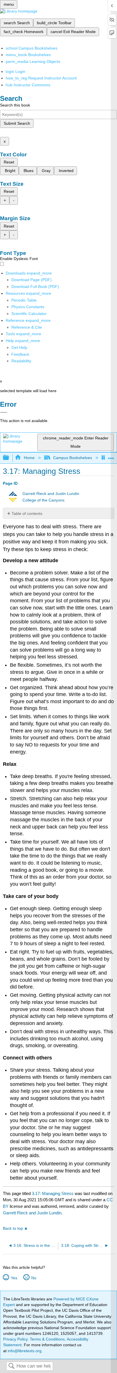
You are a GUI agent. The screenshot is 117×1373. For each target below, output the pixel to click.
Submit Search (17, 123)
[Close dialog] (3, 412)
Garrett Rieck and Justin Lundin (50, 494)
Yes (14, 1278)
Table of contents (27, 513)
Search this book (15, 105)
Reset (9, 162)
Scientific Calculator (29, 313)
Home (29, 457)
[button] (20, 354)
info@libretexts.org (24, 1351)
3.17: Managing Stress (53, 1193)
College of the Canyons (43, 500)
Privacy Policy (15, 1339)
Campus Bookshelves (72, 457)
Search (11, 1366)
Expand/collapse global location (111, 456)
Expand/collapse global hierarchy (9, 457)
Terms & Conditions (47, 1339)
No (33, 1278)
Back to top (13, 1228)
